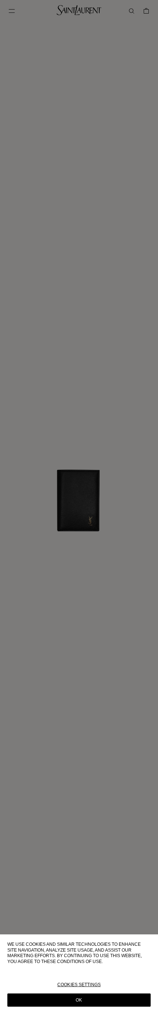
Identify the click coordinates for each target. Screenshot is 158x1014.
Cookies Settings (79, 984)
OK (79, 1000)
